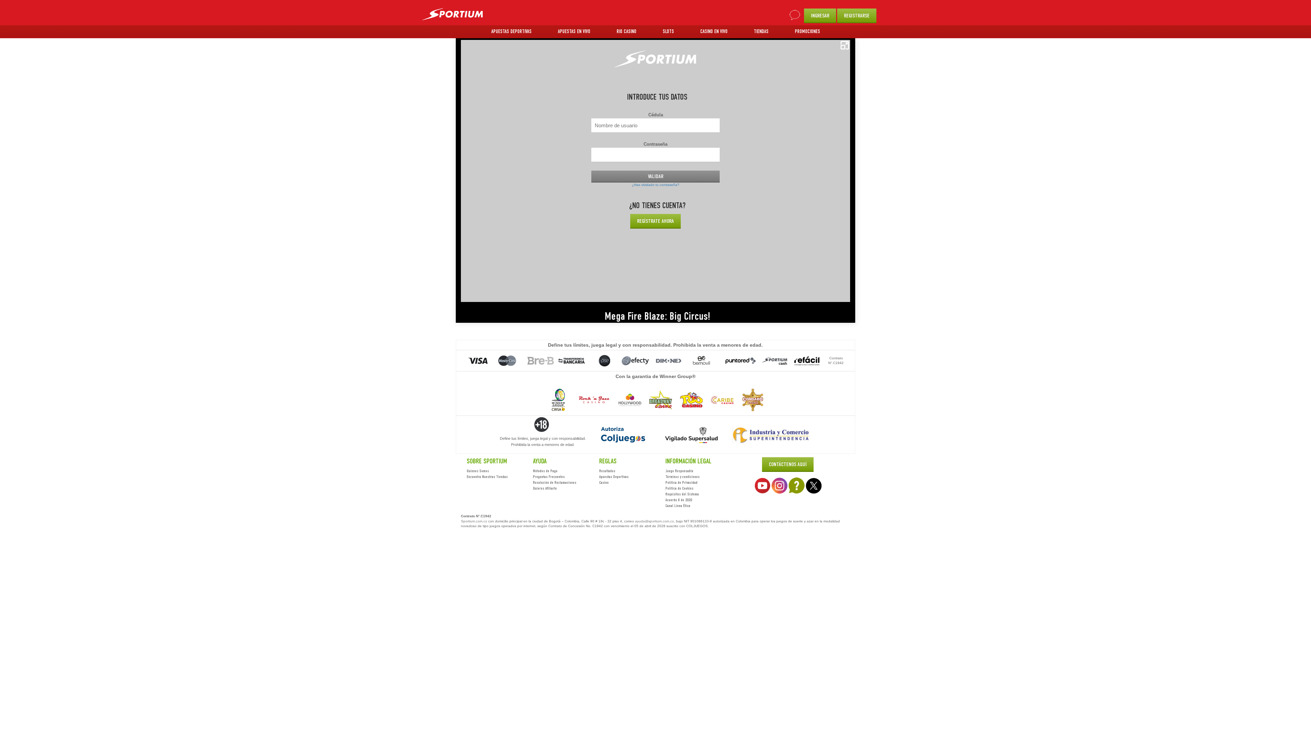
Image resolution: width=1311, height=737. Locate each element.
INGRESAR (820, 15)
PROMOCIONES (807, 31)
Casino (604, 482)
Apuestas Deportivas (614, 476)
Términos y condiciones (682, 476)
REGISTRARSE (857, 15)
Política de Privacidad (681, 482)
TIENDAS (761, 31)
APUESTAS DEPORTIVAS (511, 31)
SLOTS (668, 31)
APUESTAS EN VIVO (574, 31)
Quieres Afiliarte (545, 488)
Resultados (607, 470)
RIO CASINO (626, 31)
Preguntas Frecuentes (549, 476)
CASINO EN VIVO (714, 31)
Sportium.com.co (474, 521)
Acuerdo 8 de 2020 (678, 499)
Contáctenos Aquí (788, 464)
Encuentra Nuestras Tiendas (487, 476)
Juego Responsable (679, 470)
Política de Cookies (679, 488)
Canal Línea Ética (677, 505)
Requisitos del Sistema (682, 494)
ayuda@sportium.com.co (654, 521)
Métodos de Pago (545, 470)
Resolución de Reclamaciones (554, 482)
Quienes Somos (478, 470)
